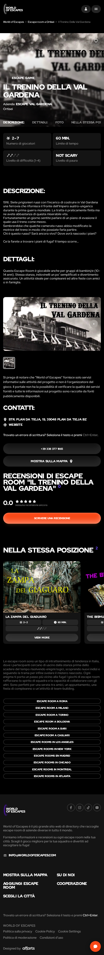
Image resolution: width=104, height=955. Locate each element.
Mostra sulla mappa (25, 875)
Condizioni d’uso (51, 938)
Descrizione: (13, 122)
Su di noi (66, 875)
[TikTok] (88, 808)
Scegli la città (19, 896)
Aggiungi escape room (20, 885)
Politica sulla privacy (17, 931)
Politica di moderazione (20, 938)
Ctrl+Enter (90, 435)
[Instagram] (80, 808)
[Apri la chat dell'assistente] (95, 946)
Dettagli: (40, 122)
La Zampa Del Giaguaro (26, 617)
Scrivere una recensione (52, 518)
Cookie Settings (69, 931)
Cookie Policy (45, 931)
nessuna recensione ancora (31, 505)
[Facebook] (71, 808)
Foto (59, 122)
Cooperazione (72, 883)
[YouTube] (97, 808)
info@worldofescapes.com (32, 855)
